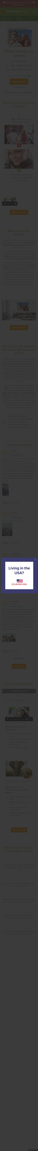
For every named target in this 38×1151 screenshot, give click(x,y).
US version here (19, 584)
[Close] (35, 560)
